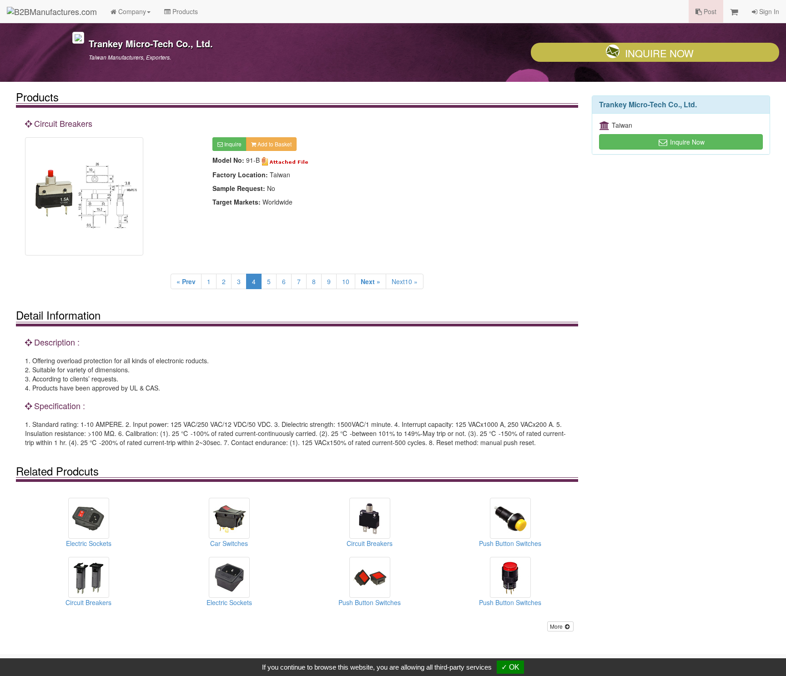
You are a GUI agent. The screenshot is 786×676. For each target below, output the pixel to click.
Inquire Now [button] (686, 141)
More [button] (557, 626)
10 (345, 281)
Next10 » (405, 281)
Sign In (768, 11)
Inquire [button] (232, 144)
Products (184, 11)
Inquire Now (659, 53)
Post (709, 11)
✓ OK (510, 667)
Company (131, 11)
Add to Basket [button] (274, 144)
